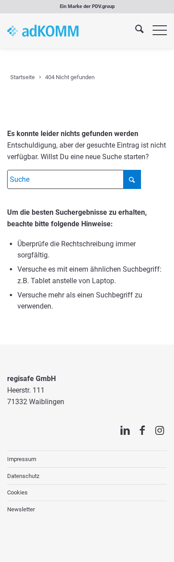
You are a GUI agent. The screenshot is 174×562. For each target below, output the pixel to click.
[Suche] (135, 30)
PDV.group (103, 6)
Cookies (17, 492)
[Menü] (155, 30)
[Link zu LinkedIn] (125, 430)
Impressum (21, 459)
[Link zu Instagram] (160, 430)
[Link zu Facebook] (142, 430)
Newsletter (21, 509)
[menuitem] (135, 30)
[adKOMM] (43, 31)
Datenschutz (23, 476)
